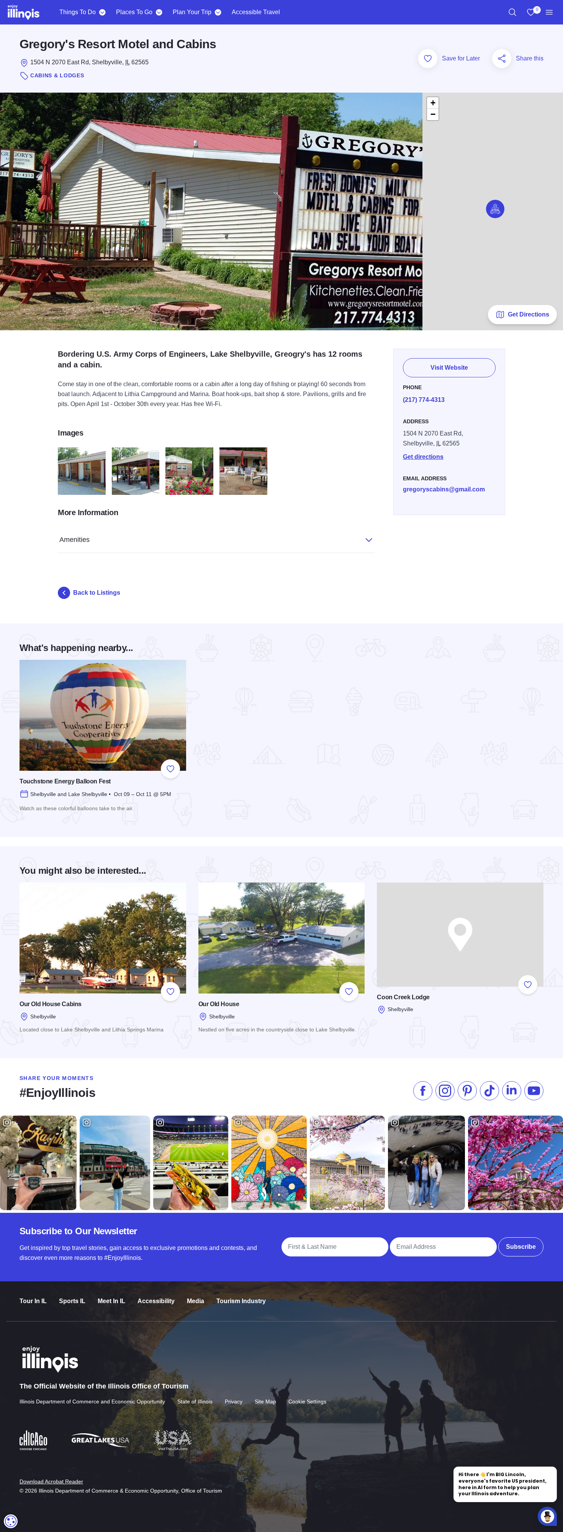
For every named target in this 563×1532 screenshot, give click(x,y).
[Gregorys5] (189, 471)
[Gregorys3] (136, 471)
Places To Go (134, 12)
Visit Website (449, 367)
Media (195, 1301)
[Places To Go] (159, 12)
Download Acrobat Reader (51, 1481)
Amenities (74, 539)
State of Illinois (195, 1401)
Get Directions (528, 314)
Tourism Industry (241, 1301)
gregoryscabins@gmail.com (444, 489)
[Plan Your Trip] (218, 12)
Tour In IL (33, 1301)
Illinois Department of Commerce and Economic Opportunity (92, 1401)
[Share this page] (501, 58)
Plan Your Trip (192, 12)
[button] (495, 209)
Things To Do (77, 12)
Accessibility (156, 1301)
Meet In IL (111, 1301)
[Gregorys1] (243, 471)
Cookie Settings (307, 1401)
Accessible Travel (256, 12)
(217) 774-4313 (424, 399)
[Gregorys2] (82, 471)
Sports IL (72, 1301)
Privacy (233, 1401)
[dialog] (11, 1521)
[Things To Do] (102, 12)
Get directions (423, 457)
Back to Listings (96, 592)
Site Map (265, 1401)
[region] (512, 12)
